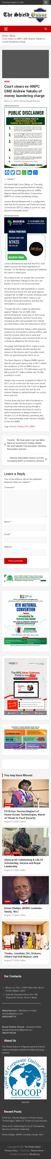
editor (23, 822)
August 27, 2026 (11, 822)
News (7, 81)
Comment (9, 487)
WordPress (34, 1154)
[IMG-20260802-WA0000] (25, 218)
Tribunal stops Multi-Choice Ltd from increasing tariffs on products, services (25, 459)
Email (7, 534)
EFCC (27, 426)
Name (7, 522)
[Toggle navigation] (6, 29)
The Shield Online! (32, 1147)
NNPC (32, 426)
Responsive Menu (46, 2)
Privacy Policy (11, 1150)
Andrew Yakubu (16, 426)
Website (8, 547)
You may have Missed (18, 775)
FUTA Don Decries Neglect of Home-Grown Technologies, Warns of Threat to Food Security (24, 815)
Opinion (16, 853)
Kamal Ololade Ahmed (30, 101)
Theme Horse (37, 1150)
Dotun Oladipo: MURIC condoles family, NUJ (22, 1134)
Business (9, 805)
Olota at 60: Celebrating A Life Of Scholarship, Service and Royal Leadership (23, 863)
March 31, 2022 (11, 101)
